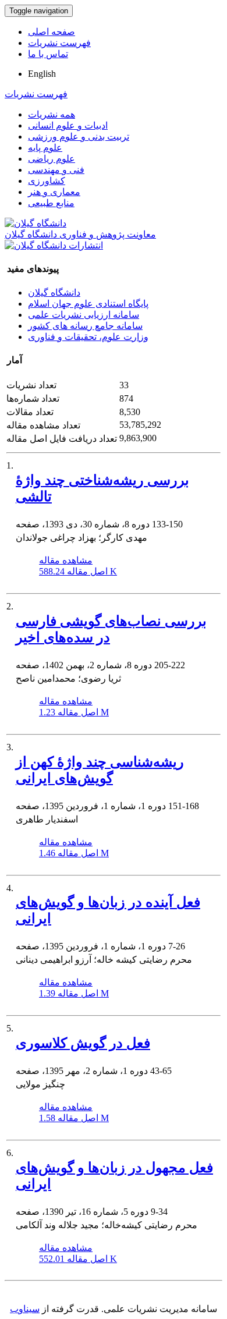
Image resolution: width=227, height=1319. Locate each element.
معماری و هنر (54, 192)
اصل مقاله (78, 571)
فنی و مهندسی (56, 170)
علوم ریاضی (51, 159)
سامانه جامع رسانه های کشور (85, 326)
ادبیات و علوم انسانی (68, 125)
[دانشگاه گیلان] (35, 223)
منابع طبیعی (51, 203)
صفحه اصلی (51, 32)
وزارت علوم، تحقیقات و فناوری (88, 337)
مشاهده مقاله (66, 560)
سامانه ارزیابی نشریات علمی (83, 315)
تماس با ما (48, 54)
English (42, 74)
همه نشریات (51, 114)
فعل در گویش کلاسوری (83, 1043)
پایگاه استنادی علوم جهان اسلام (88, 304)
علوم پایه (45, 148)
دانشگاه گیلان (54, 292)
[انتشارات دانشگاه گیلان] (54, 245)
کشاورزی (46, 181)
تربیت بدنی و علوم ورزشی (78, 136)
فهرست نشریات (59, 43)
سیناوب (25, 1309)
